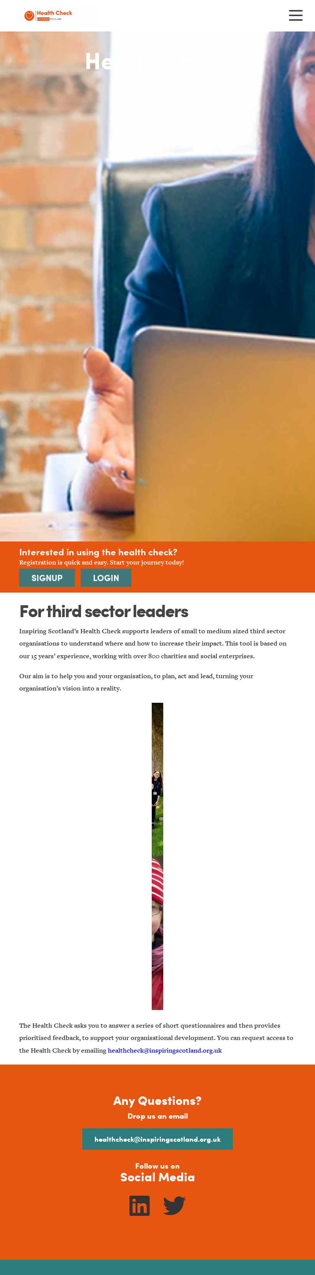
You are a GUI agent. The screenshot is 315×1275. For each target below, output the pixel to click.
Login (106, 577)
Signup (47, 577)
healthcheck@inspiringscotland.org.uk (165, 1050)
